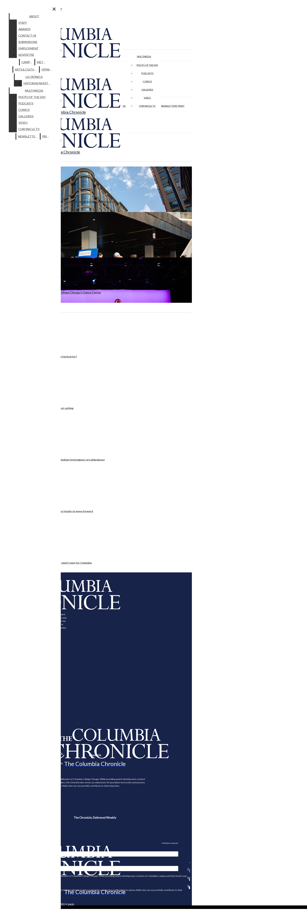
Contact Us (27, 35)
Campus (27, 62)
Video (147, 97)
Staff (22, 22)
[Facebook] (188, 862)
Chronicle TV (147, 106)
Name (8, 863)
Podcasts (147, 73)
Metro (42, 62)
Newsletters (169, 106)
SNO (62, 903)
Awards (24, 29)
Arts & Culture (26, 69)
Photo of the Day (147, 65)
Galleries (147, 89)
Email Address (13, 849)
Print (181, 106)
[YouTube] (188, 888)
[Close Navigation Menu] (54, 9)
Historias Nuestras (38, 83)
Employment (28, 48)
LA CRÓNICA (34, 77)
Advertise (26, 55)
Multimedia (144, 56)
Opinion (47, 69)
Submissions (27, 42)
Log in (70, 903)
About (34, 16)
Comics (147, 81)
